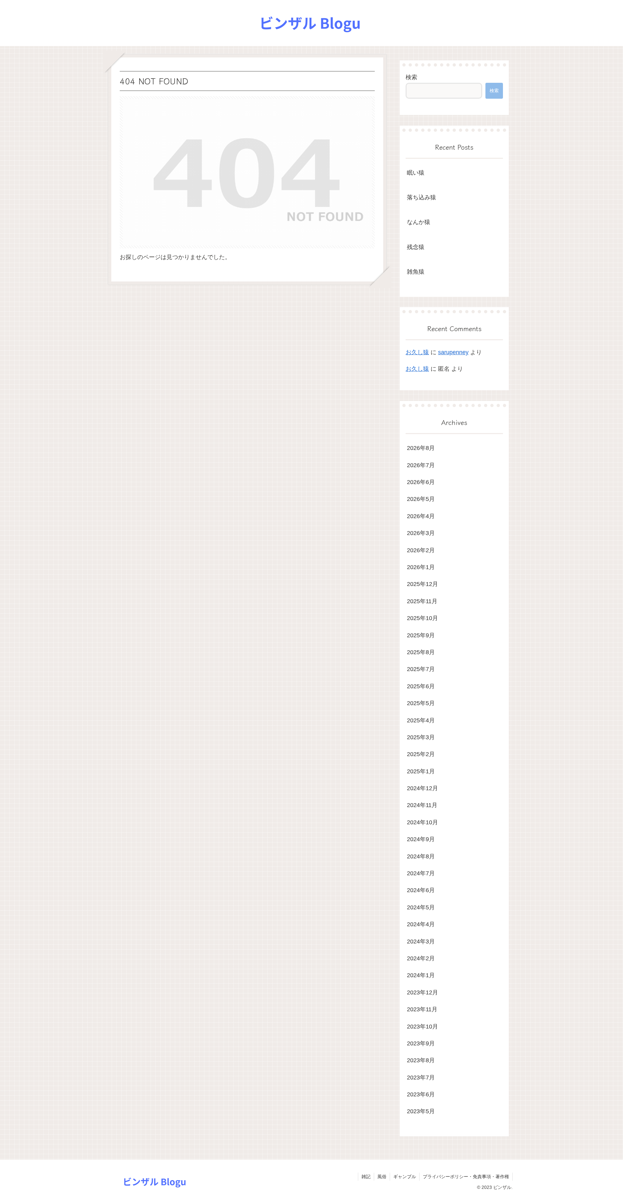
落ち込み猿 (421, 197)
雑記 (366, 1176)
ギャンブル (404, 1176)
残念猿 (415, 247)
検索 (411, 77)
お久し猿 (417, 352)
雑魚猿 (415, 271)
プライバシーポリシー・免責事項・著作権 (466, 1176)
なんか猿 (418, 222)
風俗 (381, 1176)
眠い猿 (415, 172)
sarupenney (453, 352)
